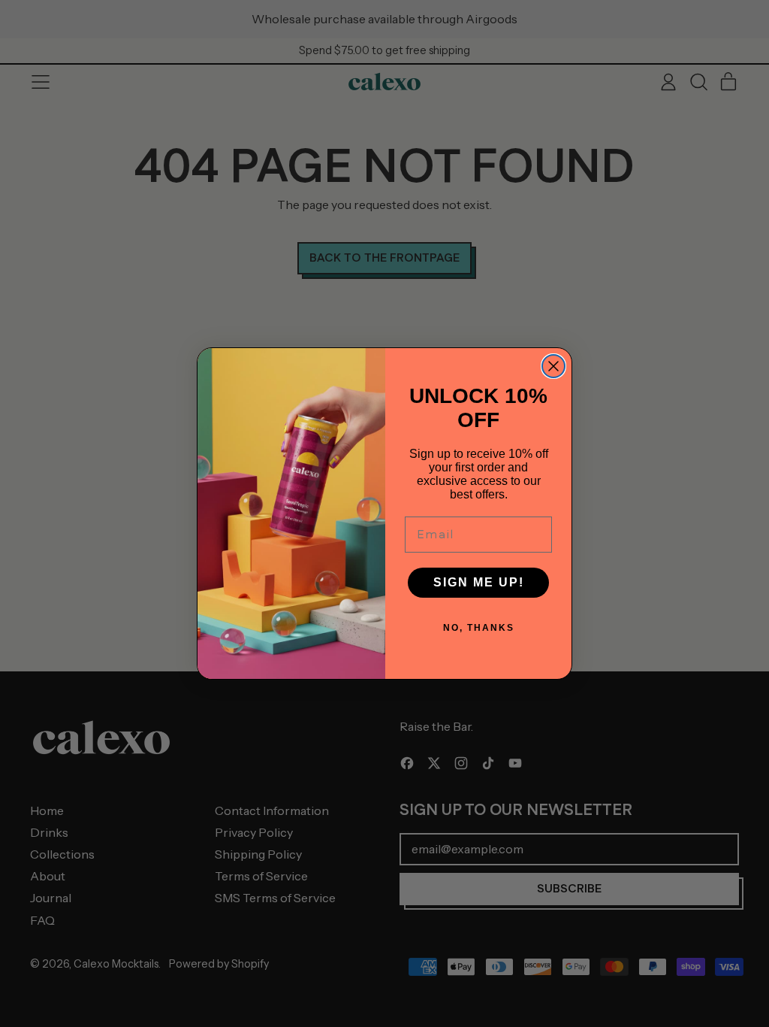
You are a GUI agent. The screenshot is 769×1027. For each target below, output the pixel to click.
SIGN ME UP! (478, 582)
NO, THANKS (478, 628)
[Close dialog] (553, 366)
